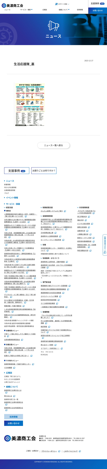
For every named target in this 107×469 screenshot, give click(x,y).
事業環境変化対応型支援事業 (51, 293)
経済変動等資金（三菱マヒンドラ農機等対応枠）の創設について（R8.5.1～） (56, 228)
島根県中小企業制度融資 (49, 236)
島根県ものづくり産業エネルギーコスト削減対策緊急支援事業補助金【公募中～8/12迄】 (20, 226)
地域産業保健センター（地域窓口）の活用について (56, 249)
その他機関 (8, 367)
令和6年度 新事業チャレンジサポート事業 (19, 320)
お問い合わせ (98, 10)
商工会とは (8, 396)
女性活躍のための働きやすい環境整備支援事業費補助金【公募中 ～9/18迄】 (20, 221)
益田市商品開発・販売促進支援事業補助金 (19, 326)
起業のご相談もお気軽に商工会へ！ (16, 355)
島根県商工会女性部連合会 (13, 408)
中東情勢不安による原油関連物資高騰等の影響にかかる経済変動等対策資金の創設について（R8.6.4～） (56, 221)
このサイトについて (71, 451)
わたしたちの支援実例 (12, 379)
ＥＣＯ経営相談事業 (48, 303)
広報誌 (45, 10)
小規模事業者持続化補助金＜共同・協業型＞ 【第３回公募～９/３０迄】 (20, 215)
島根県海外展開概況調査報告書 (52, 341)
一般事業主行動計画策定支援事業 (52, 307)
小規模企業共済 (82, 234)
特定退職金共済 (82, 250)
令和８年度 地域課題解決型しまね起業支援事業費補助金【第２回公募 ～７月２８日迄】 (20, 235)
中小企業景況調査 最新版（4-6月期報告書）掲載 (57, 322)
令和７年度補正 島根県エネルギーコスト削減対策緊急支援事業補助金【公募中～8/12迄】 (20, 288)
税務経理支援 (48, 207)
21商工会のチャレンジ (12, 382)
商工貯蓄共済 (82, 216)
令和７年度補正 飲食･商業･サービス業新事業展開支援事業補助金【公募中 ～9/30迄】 (20, 277)
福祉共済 (80, 220)
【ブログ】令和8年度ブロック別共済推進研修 (86, 212)
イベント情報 (12, 198)
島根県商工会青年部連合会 (13, 402)
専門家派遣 (47, 282)
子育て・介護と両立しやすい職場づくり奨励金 (20, 335)
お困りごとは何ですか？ (43, 170)
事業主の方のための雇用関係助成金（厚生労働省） (20, 316)
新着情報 (7, 184)
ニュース (7, 10)
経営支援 (9, 207)
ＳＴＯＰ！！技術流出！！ (50, 348)
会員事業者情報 (9, 190)
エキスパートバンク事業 (49, 296)
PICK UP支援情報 (10, 187)
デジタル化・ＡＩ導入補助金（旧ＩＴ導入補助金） (20, 295)
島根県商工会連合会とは (12, 390)
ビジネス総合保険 (83, 223)
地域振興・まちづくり (51, 258)
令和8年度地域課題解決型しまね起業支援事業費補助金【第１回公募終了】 (19, 282)
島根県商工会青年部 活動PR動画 (53, 262)
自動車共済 (81, 231)
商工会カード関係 (47, 345)
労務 (44, 244)
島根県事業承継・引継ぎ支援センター (17, 364)
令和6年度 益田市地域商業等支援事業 (17, 323)
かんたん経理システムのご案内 (52, 211)
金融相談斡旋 (48, 216)
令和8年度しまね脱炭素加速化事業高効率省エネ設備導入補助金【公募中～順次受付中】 (20, 241)
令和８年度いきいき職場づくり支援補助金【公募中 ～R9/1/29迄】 (19, 249)
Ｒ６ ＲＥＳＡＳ (47, 352)
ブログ (6, 193)
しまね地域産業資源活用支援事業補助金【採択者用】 (20, 310)
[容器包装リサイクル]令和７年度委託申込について (56, 331)
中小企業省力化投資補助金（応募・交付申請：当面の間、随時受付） (19, 301)
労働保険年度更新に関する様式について (55, 254)
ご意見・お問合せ (32, 451)
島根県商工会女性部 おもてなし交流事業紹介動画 (56, 266)
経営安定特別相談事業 (48, 300)
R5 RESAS (44, 354)
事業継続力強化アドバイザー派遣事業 (54, 286)
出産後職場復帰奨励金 (12, 339)
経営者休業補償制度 (84, 241)
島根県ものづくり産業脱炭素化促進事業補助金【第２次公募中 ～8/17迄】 (20, 271)
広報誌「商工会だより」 (12, 376)
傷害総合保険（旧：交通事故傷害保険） (86, 246)
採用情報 (80, 10)
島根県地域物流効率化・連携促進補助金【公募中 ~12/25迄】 (20, 254)
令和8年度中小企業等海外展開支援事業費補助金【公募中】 (19, 260)
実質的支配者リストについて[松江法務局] (55, 335)
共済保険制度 (84, 207)
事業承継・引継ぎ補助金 (12, 306)
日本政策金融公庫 (47, 233)
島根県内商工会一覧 (11, 399)
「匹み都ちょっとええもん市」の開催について (56, 277)
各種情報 (46, 312)
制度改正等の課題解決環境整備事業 (53, 289)
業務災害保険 (82, 227)
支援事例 (97, 3)
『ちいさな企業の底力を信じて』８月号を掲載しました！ (56, 316)
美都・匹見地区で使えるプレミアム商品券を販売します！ (56, 272)
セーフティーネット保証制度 (51, 240)
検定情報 (44, 326)
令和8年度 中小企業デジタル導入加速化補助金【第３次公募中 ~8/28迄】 (19, 266)
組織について (12, 387)
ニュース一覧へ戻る (53, 145)
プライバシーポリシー (49, 451)
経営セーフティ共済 (84, 238)
